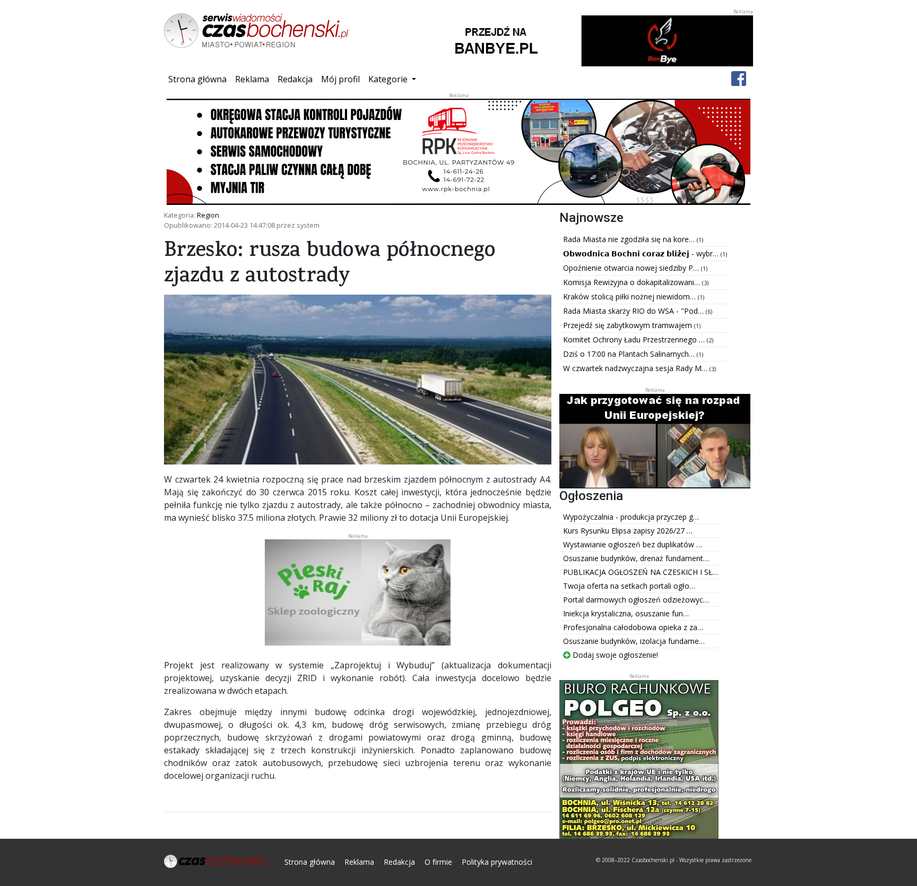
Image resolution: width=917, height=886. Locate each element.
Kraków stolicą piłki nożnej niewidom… (630, 296)
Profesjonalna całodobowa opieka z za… (633, 627)
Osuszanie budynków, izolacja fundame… (634, 641)
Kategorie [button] (389, 79)
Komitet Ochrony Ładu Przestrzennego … (635, 339)
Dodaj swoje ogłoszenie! (614, 655)
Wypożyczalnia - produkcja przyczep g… (631, 517)
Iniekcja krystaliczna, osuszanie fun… (626, 613)
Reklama (252, 79)
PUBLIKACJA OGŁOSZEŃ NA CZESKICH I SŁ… (640, 572)
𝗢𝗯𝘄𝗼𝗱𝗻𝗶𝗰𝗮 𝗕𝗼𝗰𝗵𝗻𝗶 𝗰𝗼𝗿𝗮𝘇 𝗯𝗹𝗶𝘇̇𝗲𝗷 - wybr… (642, 253)
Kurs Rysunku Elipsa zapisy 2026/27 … (628, 531)
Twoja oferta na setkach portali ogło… (629, 586)
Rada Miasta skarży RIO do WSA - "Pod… (634, 311)
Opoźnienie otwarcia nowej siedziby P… (632, 268)
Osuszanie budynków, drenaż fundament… (636, 558)
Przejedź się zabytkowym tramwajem (628, 325)
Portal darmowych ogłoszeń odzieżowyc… (636, 600)
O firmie (438, 862)
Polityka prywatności (497, 862)
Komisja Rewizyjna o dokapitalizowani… (632, 282)
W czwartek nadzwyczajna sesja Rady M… (636, 368)
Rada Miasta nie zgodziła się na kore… (630, 239)
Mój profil (340, 79)
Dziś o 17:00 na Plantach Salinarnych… (630, 354)
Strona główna (199, 79)
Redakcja (295, 79)
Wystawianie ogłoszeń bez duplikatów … (632, 544)
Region (208, 215)
